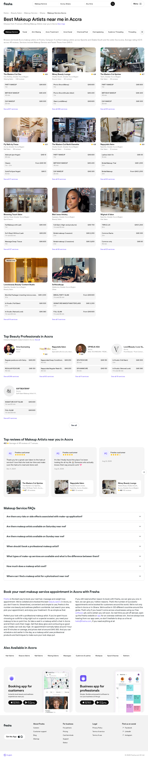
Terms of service (98, 731)
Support (66, 739)
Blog (35, 735)
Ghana (42, 13)
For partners (67, 728)
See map (61, 24)
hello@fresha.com (83, 621)
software (79, 613)
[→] (144, 472)
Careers (36, 728)
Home (6, 13)
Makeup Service (30, 13)
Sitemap (36, 739)
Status (65, 742)
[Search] (113, 3)
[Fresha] (8, 4)
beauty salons (55, 602)
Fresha (6, 599)
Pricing (65, 731)
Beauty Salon (16, 13)
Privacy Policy (97, 728)
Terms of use (97, 735)
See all (74, 425)
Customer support (39, 731)
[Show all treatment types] (142, 32)
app (99, 616)
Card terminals (68, 735)
